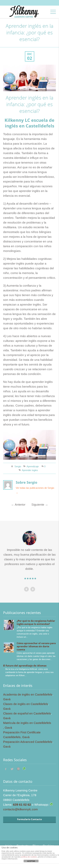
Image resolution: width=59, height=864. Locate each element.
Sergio (17, 466)
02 (29, 58)
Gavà (7, 699)
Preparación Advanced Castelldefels (27, 741)
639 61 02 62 (22, 804)
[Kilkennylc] (24, 14)
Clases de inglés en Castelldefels (25, 704)
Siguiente (39, 504)
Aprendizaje (33, 466)
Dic (29, 54)
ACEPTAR (31, 861)
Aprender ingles (30, 470)
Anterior (18, 504)
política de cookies (29, 857)
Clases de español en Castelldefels (27, 713)
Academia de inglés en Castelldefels (27, 694)
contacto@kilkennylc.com (20, 809)
